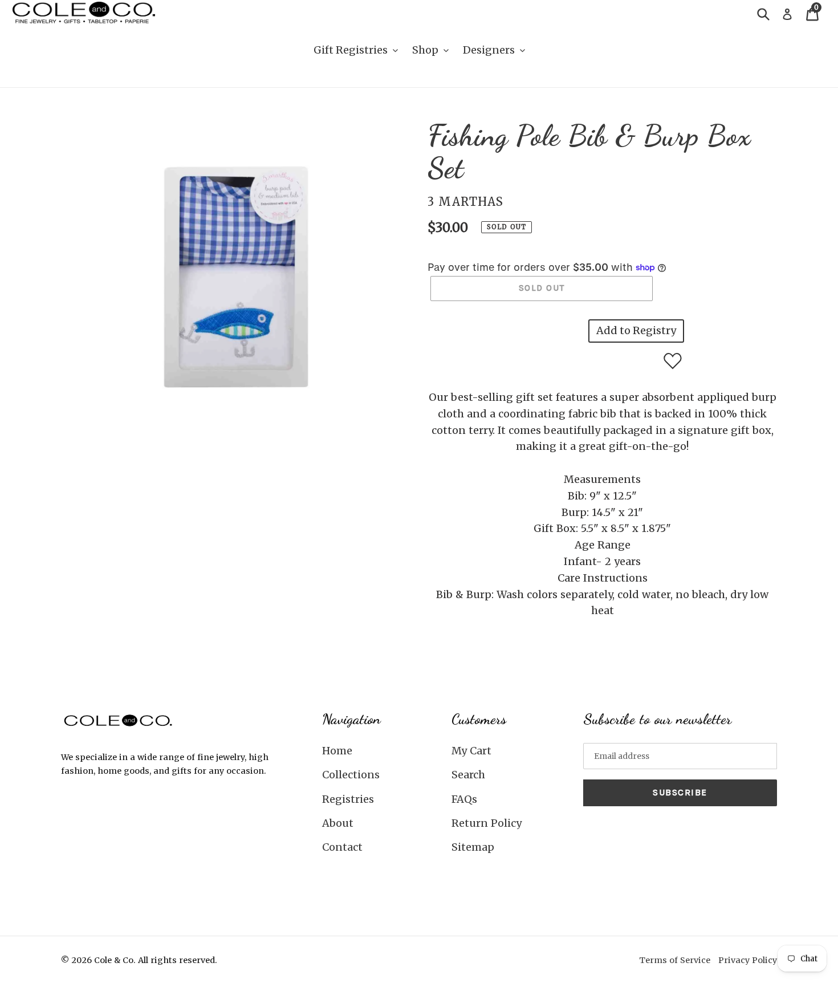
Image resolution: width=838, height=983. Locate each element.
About (337, 823)
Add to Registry (636, 330)
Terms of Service (674, 960)
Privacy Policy (747, 960)
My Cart (471, 750)
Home (337, 750)
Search (468, 774)
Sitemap (472, 847)
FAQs (464, 799)
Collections (351, 774)
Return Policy (486, 823)
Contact (342, 847)
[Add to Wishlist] (672, 361)
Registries (348, 799)
